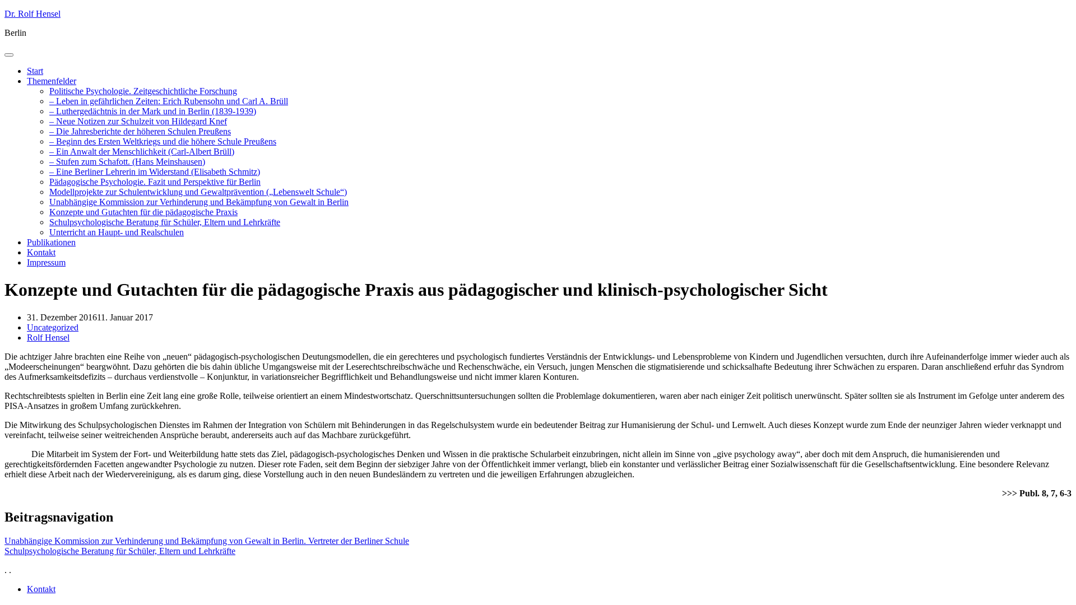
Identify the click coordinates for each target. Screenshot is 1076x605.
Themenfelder (51, 81)
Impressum (46, 262)
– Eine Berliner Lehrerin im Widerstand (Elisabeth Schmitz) (154, 171)
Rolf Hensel (48, 337)
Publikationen (51, 242)
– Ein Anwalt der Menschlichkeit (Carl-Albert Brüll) (141, 151)
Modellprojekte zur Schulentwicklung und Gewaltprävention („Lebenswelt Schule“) (198, 192)
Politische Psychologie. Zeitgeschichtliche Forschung (143, 91)
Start (35, 71)
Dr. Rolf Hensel (32, 13)
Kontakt (41, 252)
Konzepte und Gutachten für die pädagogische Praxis (143, 212)
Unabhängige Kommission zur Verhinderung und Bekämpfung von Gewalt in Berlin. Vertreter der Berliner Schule (206, 541)
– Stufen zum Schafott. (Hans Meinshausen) (127, 161)
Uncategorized (52, 327)
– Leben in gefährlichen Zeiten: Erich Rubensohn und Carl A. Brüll (168, 101)
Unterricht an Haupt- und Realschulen (116, 232)
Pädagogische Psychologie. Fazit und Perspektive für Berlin (155, 182)
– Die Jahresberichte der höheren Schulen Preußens (140, 131)
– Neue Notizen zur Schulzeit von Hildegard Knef (138, 121)
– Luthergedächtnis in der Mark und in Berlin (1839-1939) (152, 111)
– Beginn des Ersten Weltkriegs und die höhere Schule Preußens (162, 141)
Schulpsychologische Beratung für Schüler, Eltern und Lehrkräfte (164, 222)
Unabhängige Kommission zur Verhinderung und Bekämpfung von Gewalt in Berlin (199, 202)
